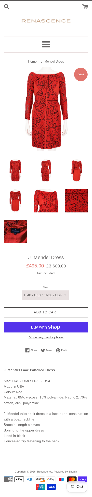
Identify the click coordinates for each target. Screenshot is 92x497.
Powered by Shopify (66, 471)
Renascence (44, 471)
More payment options (46, 337)
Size (45, 287)
